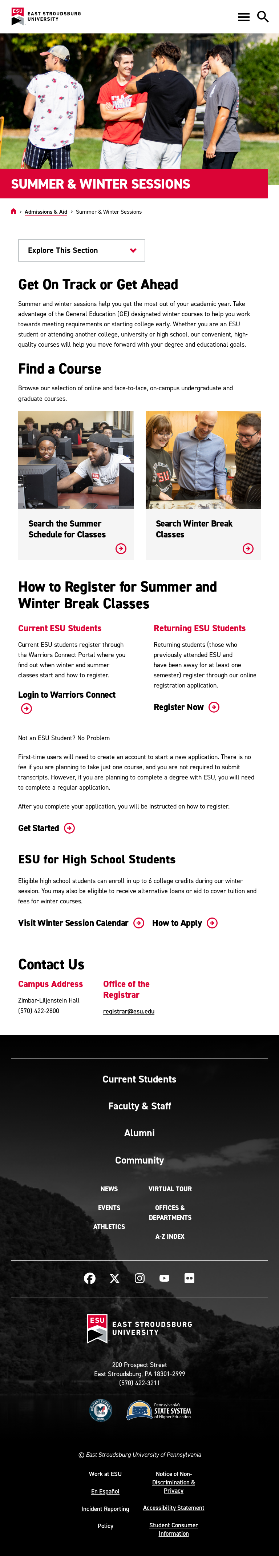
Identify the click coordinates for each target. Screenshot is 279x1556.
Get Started (39, 828)
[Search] (263, 16)
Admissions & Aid (46, 211)
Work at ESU (105, 1474)
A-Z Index (170, 1236)
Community (139, 1159)
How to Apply (178, 923)
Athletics (109, 1226)
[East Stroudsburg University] (46, 17)
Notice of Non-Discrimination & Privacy (173, 1482)
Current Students (139, 1078)
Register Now (180, 707)
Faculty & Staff (139, 1105)
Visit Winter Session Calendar (74, 923)
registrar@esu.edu (128, 1011)
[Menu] (243, 16)
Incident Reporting (105, 1509)
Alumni (139, 1132)
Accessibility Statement (174, 1508)
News (109, 1189)
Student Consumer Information (173, 1529)
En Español (105, 1491)
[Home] (13, 211)
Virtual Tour (170, 1189)
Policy (105, 1526)
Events (109, 1208)
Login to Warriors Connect (67, 695)
